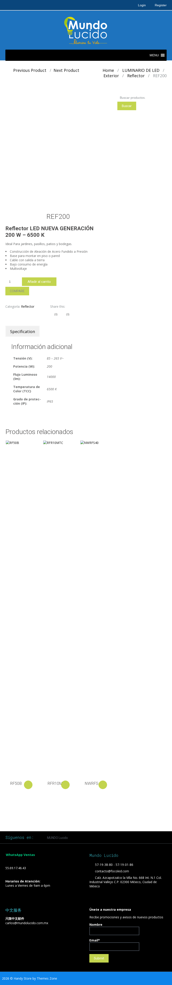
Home (108, 70)
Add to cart (28, 785)
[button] (154, 55)
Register (161, 5)
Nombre (95, 924)
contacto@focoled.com (112, 871)
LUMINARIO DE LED (140, 70)
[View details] (21, 609)
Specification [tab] (22, 331)
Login (142, 5)
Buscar (127, 106)
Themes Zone (47, 978)
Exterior (111, 75)
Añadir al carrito (39, 282)
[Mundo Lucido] (86, 30)
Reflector (136, 75)
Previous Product (28, 70)
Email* (94, 940)
